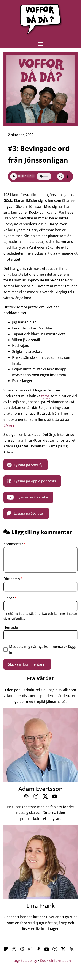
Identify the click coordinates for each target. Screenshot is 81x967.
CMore (8, 425)
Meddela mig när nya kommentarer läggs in (42, 649)
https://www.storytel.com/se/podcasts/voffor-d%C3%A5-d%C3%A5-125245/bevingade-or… (26, 513)
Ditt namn (11, 578)
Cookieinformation (55, 960)
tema (45, 396)
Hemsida (10, 627)
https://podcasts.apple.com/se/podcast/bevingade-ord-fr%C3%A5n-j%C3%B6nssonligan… (32, 481)
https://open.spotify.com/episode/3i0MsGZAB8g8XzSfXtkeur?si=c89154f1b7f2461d (25, 464)
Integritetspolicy (23, 960)
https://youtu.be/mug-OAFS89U (28, 497)
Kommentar (13, 544)
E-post (8, 598)
